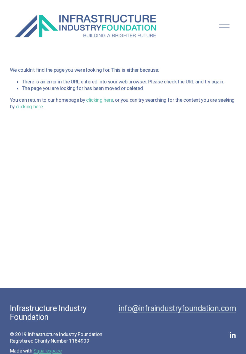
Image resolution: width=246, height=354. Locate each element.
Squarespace (47, 351)
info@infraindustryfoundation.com (177, 308)
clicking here (99, 100)
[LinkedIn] (232, 335)
